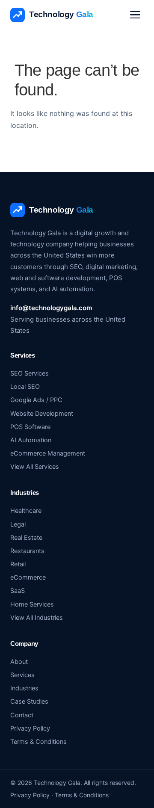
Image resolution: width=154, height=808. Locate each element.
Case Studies (29, 701)
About (19, 662)
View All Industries (36, 618)
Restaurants (27, 551)
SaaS (17, 591)
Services (22, 675)
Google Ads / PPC (36, 400)
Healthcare (25, 511)
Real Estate (26, 538)
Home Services (32, 604)
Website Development (41, 413)
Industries (24, 688)
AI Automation (30, 440)
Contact (21, 715)
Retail (18, 564)
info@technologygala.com (51, 308)
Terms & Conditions (38, 742)
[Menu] (135, 15)
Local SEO (25, 387)
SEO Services (29, 373)
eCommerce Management (47, 453)
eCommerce (28, 577)
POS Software (30, 427)
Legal (18, 524)
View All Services (34, 467)
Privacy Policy (30, 728)
